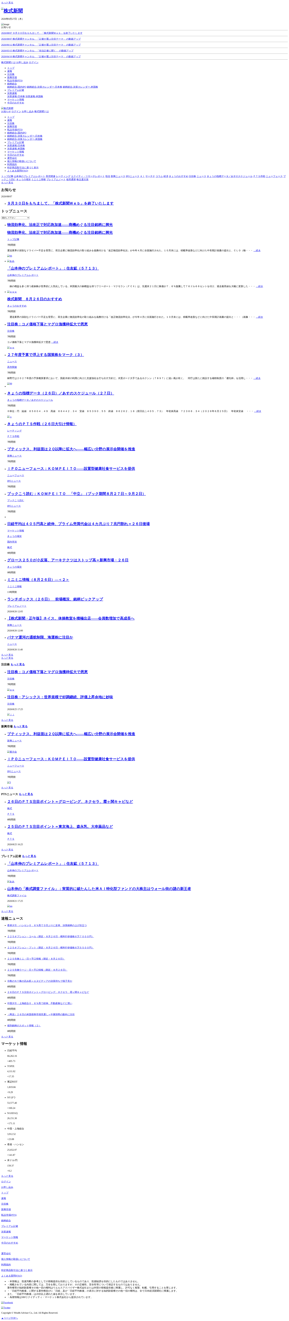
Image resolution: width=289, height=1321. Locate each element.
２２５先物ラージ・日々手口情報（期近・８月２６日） (37, 970)
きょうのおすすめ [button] (178, 176)
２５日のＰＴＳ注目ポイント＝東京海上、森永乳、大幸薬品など (60, 827)
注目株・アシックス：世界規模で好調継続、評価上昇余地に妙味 (60, 697)
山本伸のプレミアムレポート (23, 275)
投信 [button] (107, 176)
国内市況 (12, 541)
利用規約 (12, 164)
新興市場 (12, 126)
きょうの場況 (14, 536)
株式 (9, 547)
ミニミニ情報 (14, 586)
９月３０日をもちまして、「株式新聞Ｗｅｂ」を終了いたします (60, 203)
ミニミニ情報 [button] (38, 179)
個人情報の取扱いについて (21, 161)
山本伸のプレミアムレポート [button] (29, 176)
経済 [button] (165, 176)
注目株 (10, 123)
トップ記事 (13, 239)
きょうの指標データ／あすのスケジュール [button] (230, 176)
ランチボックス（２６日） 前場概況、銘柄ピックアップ (55, 599)
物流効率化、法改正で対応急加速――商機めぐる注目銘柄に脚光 (60, 225)
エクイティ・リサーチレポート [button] (88, 176)
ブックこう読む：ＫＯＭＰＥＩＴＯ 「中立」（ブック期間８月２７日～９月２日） (76, 494)
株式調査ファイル (16, 895)
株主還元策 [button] (82, 179)
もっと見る (7, 2)
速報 (9, 120)
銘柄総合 (6, 1220)
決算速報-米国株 (34, 96)
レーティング (14, 430)
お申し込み (22, 62)
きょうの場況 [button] (23, 179)
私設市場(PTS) (15, 129)
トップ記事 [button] (7, 176)
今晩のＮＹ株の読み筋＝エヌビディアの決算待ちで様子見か (39, 981)
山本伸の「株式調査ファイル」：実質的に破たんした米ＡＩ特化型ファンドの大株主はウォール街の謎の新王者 (99, 889)
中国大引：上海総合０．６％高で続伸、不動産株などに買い (39, 1003)
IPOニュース (14, 481)
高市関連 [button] (50, 176)
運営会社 (12, 158)
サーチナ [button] (150, 176)
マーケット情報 (15, 151)
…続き (257, 250)
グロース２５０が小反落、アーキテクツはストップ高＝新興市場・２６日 (68, 560)
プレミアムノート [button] (56, 179)
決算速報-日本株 (16, 96)
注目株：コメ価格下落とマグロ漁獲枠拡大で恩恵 (47, 324)
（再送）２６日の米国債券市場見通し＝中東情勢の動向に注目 (41, 1014)
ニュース (12, 361)
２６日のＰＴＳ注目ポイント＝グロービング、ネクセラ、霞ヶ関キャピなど (70, 802)
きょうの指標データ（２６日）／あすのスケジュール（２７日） (60, 393)
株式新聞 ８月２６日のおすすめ (34, 299)
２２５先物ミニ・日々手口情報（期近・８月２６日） (36, 958)
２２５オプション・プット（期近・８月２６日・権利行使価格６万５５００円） (50, 947)
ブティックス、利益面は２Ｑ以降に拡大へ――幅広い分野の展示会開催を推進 (71, 449)
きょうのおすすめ (16, 306)
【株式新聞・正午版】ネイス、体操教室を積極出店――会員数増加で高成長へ (71, 618)
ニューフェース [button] (274, 176)
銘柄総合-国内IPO (16, 87)
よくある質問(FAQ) (17, 170)
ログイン (34, 62)
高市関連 (12, 367)
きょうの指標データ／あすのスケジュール (30, 400)
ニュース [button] (201, 176)
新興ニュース (14, 456)
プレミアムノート (16, 606)
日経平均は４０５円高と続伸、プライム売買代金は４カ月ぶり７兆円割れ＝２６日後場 (78, 524)
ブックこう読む (15, 500)
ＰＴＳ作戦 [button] (259, 176)
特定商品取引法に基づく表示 (23, 167)
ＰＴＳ (10, 814)
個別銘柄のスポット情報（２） (24, 1025)
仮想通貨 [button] (71, 179)
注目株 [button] (192, 176)
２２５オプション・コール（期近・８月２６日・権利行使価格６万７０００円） (50, 936)
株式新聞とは (8, 62)
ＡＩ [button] (142, 176)
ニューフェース (15, 475)
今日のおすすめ (15, 155)
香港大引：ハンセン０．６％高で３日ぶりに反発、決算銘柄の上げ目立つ (47, 925)
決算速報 (6, 1231)
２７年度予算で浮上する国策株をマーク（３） (45, 355)
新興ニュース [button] (118, 176)
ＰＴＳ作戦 (13, 436)
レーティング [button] (63, 176)
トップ (10, 117)
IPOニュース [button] (132, 176)
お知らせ (6, 111)
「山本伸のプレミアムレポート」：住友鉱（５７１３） (53, 268)
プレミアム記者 (15, 142)
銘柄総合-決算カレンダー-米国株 (80, 87)
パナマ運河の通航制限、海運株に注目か (40, 637)
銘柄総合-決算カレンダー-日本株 (44, 87)
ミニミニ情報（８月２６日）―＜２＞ (38, 580)
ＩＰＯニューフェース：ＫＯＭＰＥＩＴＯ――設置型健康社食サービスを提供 (71, 469)
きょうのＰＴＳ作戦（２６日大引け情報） (42, 424)
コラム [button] (159, 176)
